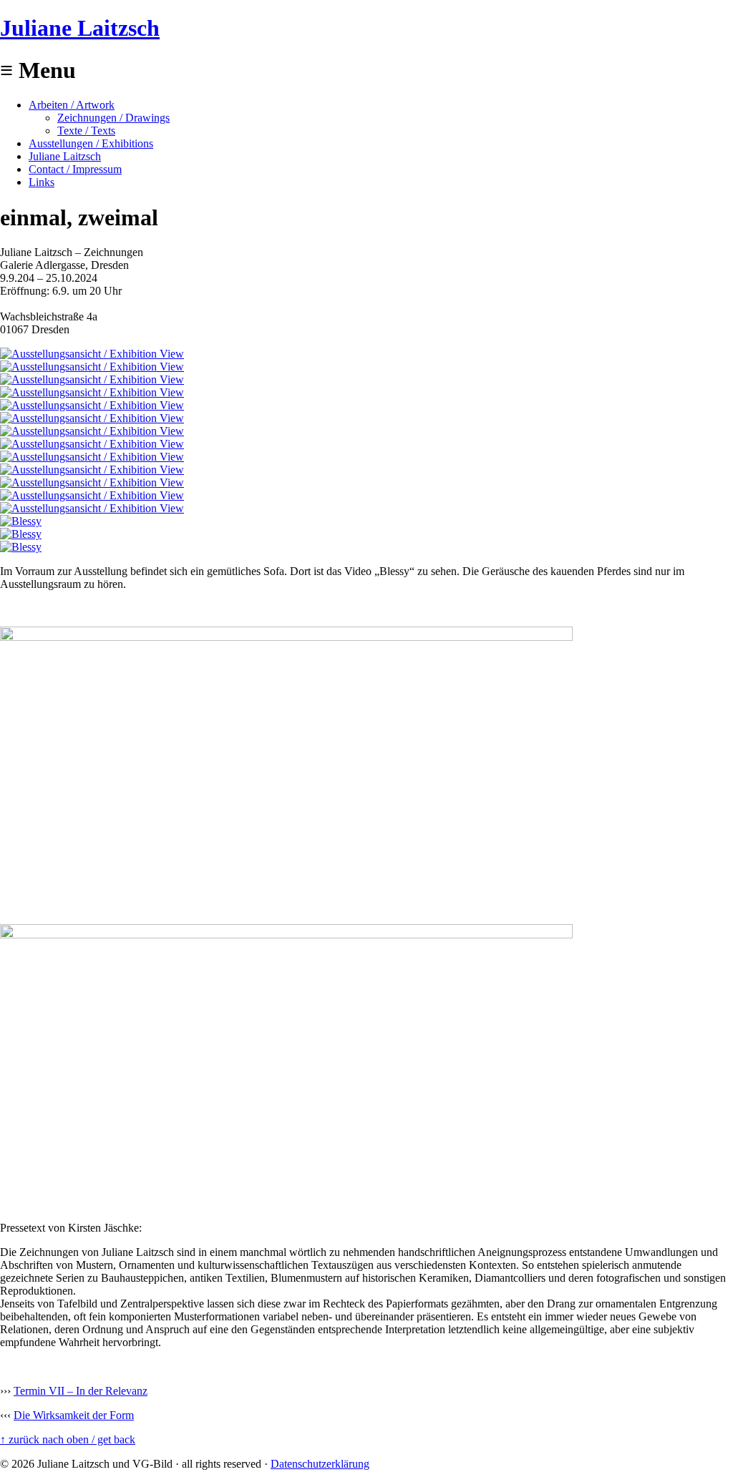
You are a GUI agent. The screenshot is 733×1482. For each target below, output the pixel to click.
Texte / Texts (86, 130)
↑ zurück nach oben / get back (67, 1439)
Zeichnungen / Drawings (113, 118)
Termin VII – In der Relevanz (80, 1391)
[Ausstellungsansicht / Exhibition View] (92, 354)
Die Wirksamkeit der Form (74, 1415)
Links (41, 182)
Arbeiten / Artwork (72, 105)
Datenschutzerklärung (320, 1464)
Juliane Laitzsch (80, 28)
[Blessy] (21, 521)
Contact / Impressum (75, 169)
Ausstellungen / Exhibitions (91, 143)
